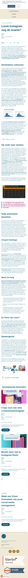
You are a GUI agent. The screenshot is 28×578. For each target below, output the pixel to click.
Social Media (7, 377)
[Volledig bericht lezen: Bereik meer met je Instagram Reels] (14, 441)
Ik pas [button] (18, 6)
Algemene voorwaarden (5, 544)
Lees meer (5, 430)
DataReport (16, 159)
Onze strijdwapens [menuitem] (14, 11)
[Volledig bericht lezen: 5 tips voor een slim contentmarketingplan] (14, 397)
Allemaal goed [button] (11, 6)
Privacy (2, 545)
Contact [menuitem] (14, 16)
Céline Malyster (8, 36)
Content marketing (15, 377)
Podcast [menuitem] (14, 14)
